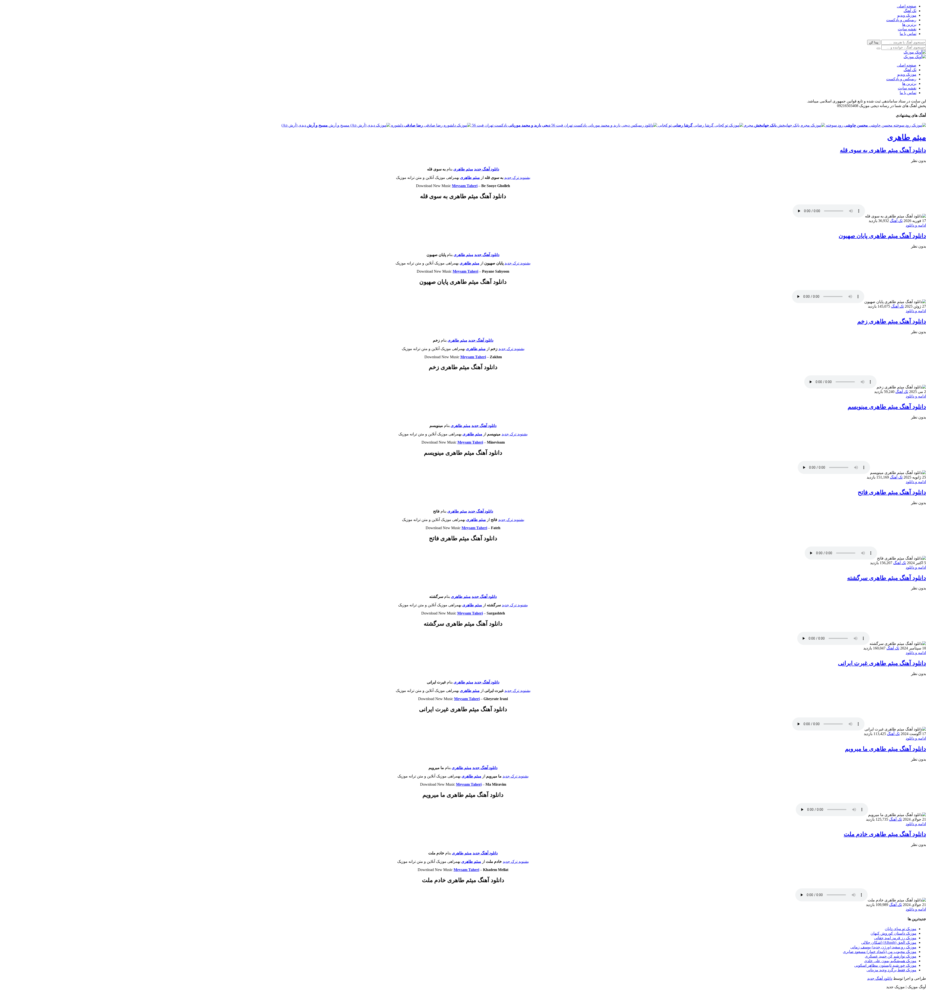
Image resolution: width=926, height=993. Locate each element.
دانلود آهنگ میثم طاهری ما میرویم (885, 749)
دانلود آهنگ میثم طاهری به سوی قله (883, 150)
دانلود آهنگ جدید (480, 340)
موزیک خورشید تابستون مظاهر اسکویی (885, 965)
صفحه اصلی (906, 6)
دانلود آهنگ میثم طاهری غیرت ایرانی (882, 663)
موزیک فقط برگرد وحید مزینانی (891, 970)
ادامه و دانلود (916, 225)
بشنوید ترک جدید (517, 178)
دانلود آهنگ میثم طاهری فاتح (892, 492)
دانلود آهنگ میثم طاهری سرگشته (886, 578)
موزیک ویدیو (906, 15)
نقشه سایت (907, 29)
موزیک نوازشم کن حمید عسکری (890, 956)
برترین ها (909, 24)
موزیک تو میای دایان (900, 929)
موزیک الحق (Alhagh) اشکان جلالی (888, 942)
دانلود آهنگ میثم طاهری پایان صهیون (882, 236)
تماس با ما (908, 34)
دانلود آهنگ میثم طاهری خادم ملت (885, 834)
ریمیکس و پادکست (901, 20)
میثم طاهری (906, 137)
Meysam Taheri (464, 186)
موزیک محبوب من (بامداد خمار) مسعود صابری (879, 952)
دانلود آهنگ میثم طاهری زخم (891, 321)
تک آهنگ (910, 11)
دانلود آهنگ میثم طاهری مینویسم (887, 407)
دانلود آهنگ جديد (486, 169)
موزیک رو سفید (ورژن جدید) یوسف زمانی (883, 947)
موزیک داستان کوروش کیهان (893, 933)
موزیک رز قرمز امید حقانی (895, 938)
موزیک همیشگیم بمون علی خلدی (890, 961)
